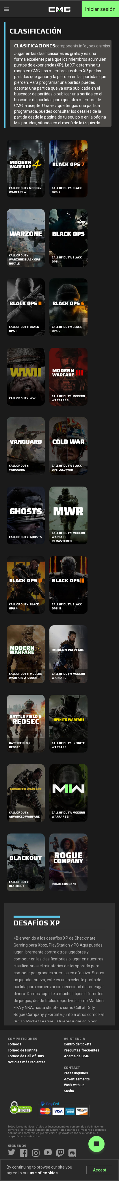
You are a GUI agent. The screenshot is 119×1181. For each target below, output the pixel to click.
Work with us (74, 1085)
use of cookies (44, 1173)
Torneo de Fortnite (23, 1050)
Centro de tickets (78, 1044)
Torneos (14, 1044)
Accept (99, 1170)
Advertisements (77, 1079)
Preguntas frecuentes (81, 1050)
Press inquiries (76, 1073)
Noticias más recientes (27, 1062)
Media (69, 1091)
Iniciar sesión (100, 9)
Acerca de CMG (76, 1056)
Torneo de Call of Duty (26, 1056)
